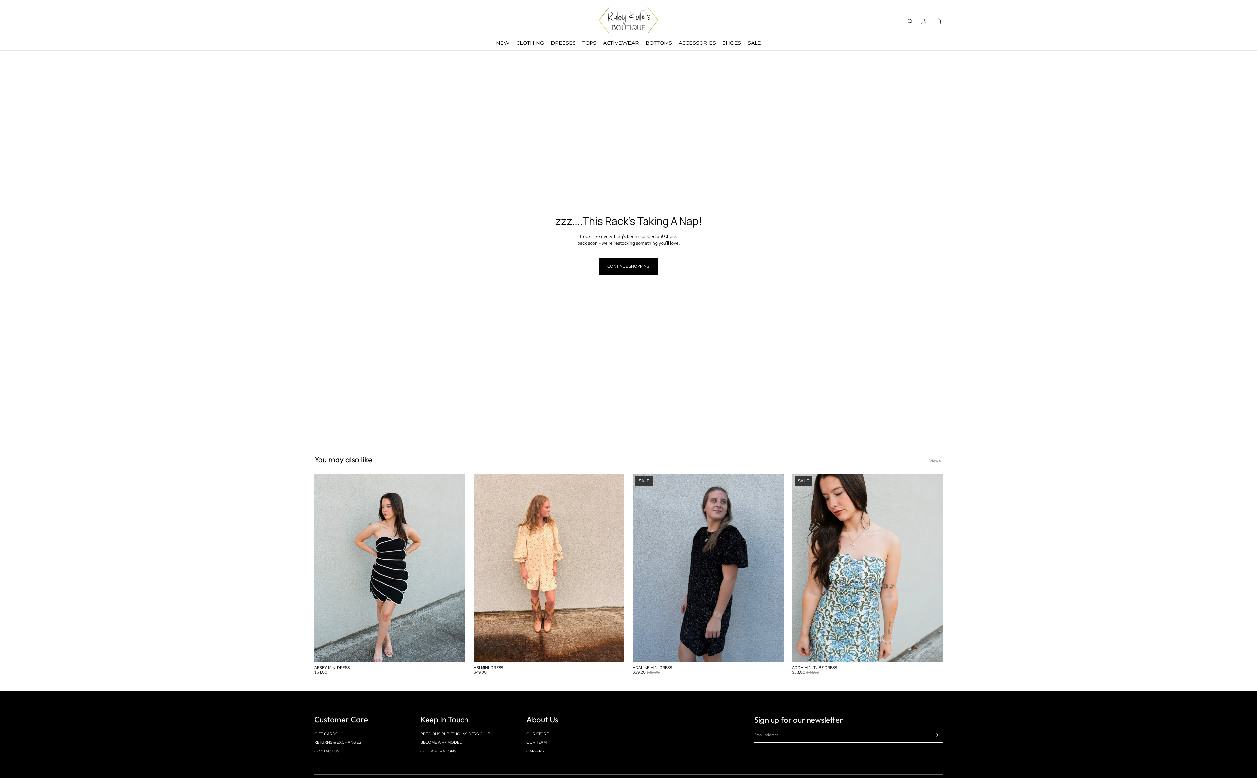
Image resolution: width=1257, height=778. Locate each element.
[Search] (910, 21)
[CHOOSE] (455, 652)
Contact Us (326, 750)
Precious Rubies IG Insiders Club (455, 733)
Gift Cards (325, 733)
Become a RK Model (441, 742)
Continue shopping (628, 266)
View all (936, 461)
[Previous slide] (324, 568)
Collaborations (438, 750)
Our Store (537, 733)
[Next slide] (455, 568)
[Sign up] (936, 735)
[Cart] (938, 21)
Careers (535, 750)
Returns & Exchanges (337, 742)
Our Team (536, 742)
